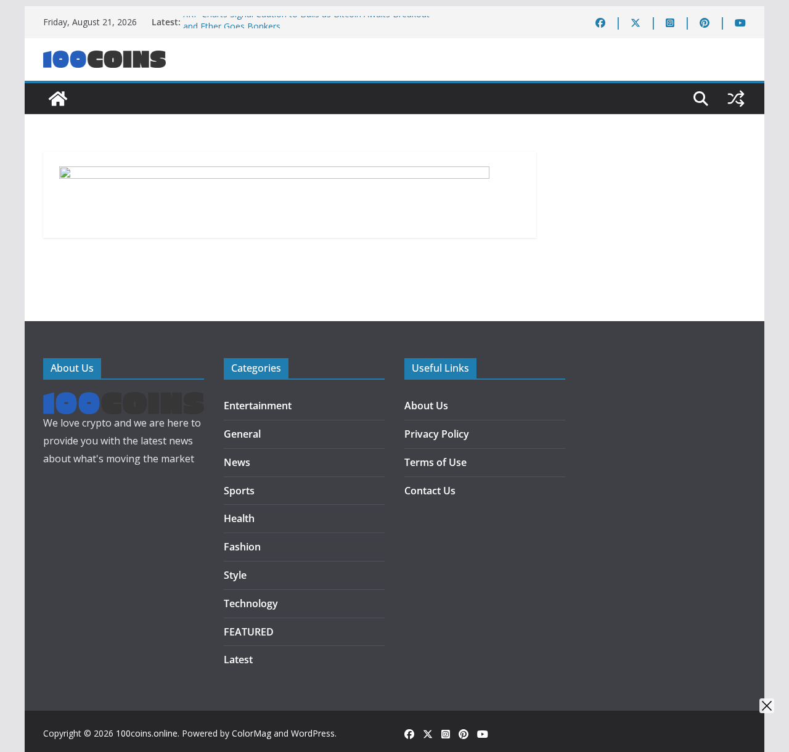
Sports (239, 490)
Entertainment (258, 405)
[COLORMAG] (123, 400)
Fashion (242, 547)
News (237, 462)
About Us (426, 405)
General (242, 434)
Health (239, 518)
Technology (251, 603)
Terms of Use (435, 462)
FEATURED (249, 632)
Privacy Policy (436, 434)
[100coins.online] (58, 98)
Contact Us (430, 490)
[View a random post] (736, 98)
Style (235, 575)
